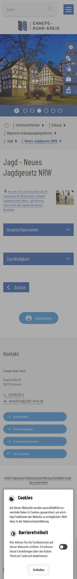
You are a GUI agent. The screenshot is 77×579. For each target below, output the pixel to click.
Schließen (38, 570)
